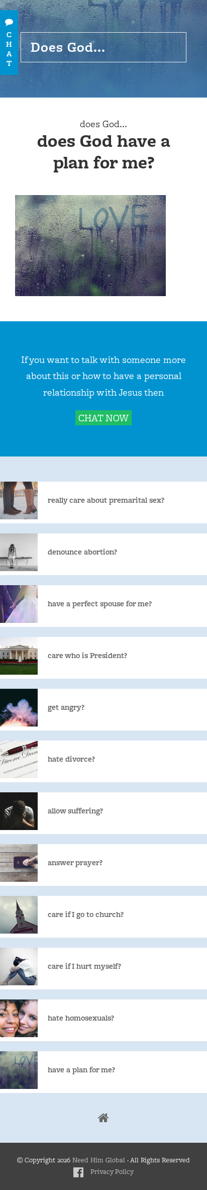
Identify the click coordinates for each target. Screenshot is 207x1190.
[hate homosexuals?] (86, 1034)
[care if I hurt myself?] (89, 982)
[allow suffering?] (80, 827)
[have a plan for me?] (86, 1086)
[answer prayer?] (80, 879)
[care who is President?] (92, 672)
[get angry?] (71, 723)
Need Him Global (98, 1160)
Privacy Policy (112, 1171)
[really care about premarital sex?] (111, 516)
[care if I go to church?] (91, 931)
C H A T (9, 48)
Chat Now (103, 418)
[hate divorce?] (76, 775)
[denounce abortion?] (87, 568)
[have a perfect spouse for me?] (105, 620)
